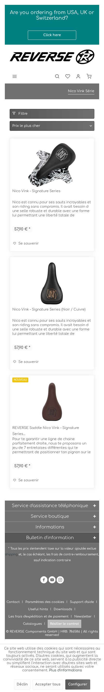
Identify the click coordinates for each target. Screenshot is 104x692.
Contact (13, 602)
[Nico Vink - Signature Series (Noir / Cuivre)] (52, 283)
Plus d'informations (65, 670)
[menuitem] (14, 76)
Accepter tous (47, 684)
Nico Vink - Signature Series (36, 191)
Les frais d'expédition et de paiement (38, 616)
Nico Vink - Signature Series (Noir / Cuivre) (49, 309)
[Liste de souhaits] (68, 76)
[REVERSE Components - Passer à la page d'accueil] (52, 57)
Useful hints (38, 609)
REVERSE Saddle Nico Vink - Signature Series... (45, 431)
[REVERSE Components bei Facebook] (43, 580)
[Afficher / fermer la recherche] (57, 76)
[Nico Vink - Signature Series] (52, 165)
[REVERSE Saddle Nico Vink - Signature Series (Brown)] (52, 402)
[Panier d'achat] (89, 76)
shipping (12, 554)
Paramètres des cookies (44, 602)
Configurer (77, 684)
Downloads (63, 609)
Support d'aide (82, 602)
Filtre (23, 113)
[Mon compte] (78, 76)
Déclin (22, 684)
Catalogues (32, 624)
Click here (52, 35)
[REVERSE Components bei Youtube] (52, 580)
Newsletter (83, 616)
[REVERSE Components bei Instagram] (60, 580)
